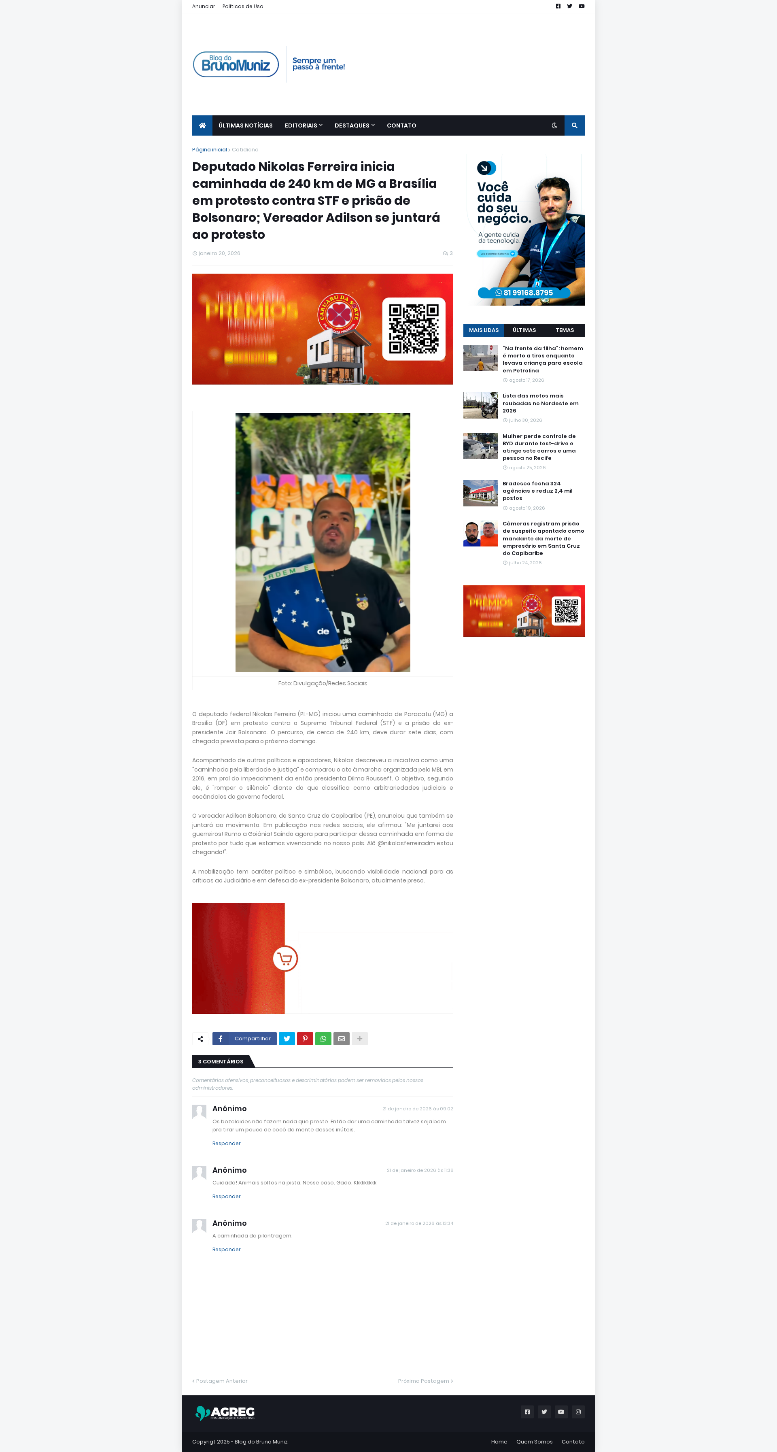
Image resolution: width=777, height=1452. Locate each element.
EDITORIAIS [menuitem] (301, 125)
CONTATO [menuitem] (401, 125)
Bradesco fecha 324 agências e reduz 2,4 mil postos (538, 491)
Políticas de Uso (243, 6)
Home (499, 1442)
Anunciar (203, 6)
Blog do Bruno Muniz (261, 1442)
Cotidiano (245, 149)
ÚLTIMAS (524, 330)
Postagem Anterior (222, 1381)
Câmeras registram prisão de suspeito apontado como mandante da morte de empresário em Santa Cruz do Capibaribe (543, 538)
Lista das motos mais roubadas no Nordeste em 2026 (541, 403)
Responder (226, 1143)
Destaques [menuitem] (352, 125)
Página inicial (209, 149)
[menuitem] (202, 125)
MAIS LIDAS (484, 330)
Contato (573, 1442)
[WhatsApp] (323, 1038)
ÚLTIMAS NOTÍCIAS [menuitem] (246, 125)
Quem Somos (534, 1442)
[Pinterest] (305, 1038)
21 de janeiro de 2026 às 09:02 (417, 1108)
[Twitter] (287, 1038)
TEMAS (565, 330)
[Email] (341, 1038)
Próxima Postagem (423, 1381)
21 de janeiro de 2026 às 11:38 (420, 1170)
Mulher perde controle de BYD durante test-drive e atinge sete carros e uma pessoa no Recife (539, 447)
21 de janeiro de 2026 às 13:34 (419, 1223)
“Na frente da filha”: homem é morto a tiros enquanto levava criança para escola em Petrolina (543, 359)
